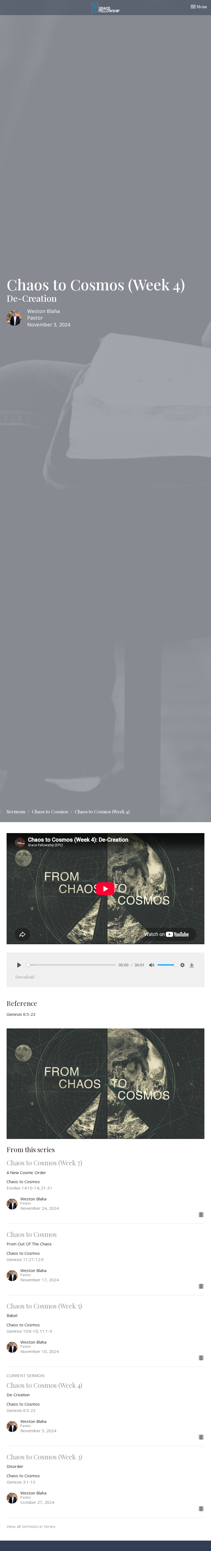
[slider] (71, 965)
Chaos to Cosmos (50, 811)
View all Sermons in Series (31, 1526)
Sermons (16, 811)
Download (24, 977)
